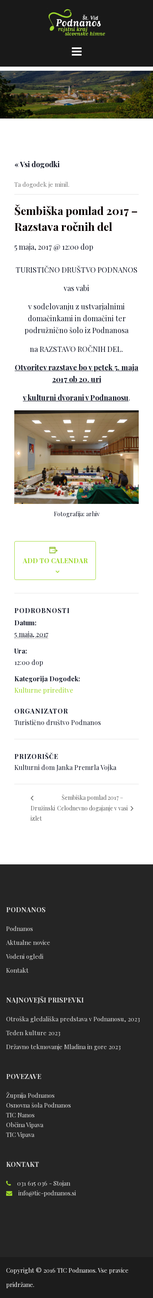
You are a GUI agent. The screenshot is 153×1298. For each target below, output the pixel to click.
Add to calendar (55, 560)
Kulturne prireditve (43, 690)
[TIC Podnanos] (76, 24)
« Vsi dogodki (37, 164)
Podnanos (19, 928)
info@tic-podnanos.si (47, 1193)
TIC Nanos (20, 1115)
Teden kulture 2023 (33, 1033)
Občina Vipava (24, 1125)
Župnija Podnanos (30, 1095)
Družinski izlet (43, 813)
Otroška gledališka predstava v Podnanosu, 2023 (73, 1019)
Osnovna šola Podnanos (38, 1105)
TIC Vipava (20, 1134)
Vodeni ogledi (24, 956)
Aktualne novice (28, 942)
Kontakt (17, 970)
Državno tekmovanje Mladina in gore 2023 (63, 1047)
